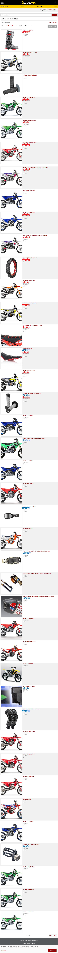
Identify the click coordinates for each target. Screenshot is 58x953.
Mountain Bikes (28, 940)
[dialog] (29, 949)
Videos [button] (39, 6)
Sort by (2, 25)
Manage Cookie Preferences (29, 943)
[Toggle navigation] (2, 2)
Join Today (49, 9)
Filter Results (52, 22)
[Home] (29, 2)
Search (54, 15)
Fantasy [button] (22, 6)
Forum (55, 6)
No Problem (52, 950)
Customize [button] (3, 950)
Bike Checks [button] (4, 6)
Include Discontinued (26, 25)
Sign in (54, 9)
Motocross (35, 940)
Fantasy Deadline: (49, 10)
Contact (22, 940)
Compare (25, 35)
